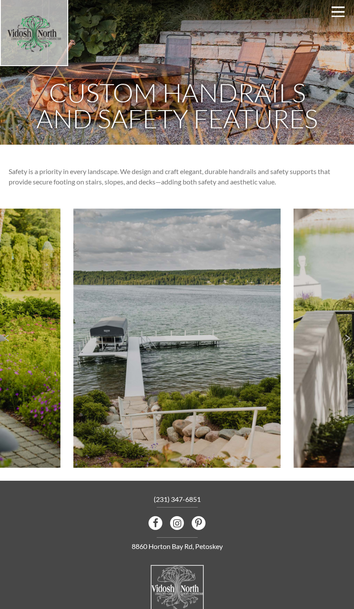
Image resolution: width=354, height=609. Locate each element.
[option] (177, 338)
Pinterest (198, 523)
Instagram (177, 523)
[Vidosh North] (34, 34)
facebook (155, 523)
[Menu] (338, 11)
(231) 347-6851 (177, 499)
